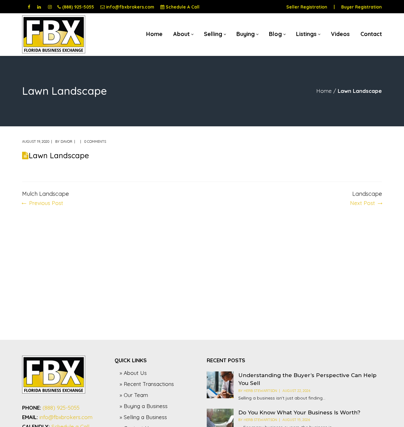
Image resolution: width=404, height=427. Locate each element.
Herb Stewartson (260, 390)
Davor (66, 141)
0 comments (95, 141)
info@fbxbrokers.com (130, 6)
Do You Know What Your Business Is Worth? (299, 412)
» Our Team (134, 395)
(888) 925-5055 (78, 6)
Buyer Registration (361, 6)
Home (324, 90)
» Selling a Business (143, 417)
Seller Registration (306, 6)
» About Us (133, 373)
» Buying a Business (144, 406)
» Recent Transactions (147, 384)
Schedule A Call (182, 6)
